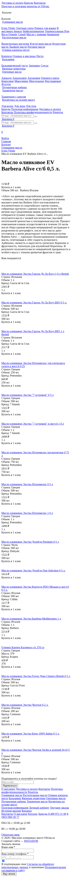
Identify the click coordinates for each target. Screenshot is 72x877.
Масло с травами (36, 34)
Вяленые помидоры (14, 68)
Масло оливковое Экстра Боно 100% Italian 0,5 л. (30, 733)
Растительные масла (14, 37)
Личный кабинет (39, 807)
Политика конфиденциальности (33, 112)
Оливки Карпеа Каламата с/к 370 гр (22, 647)
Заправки (34, 65)
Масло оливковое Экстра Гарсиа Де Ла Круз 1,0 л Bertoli (35, 273)
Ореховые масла (11, 71)
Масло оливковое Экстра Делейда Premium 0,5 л (30, 541)
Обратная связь (10, 834)
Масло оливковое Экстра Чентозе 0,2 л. (24, 704)
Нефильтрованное (33, 31)
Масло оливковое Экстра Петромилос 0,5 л (27, 484)
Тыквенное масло (12, 90)
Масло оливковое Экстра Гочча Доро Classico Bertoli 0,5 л (35, 676)
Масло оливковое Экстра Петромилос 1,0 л (27, 513)
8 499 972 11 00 (57, 813)
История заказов (11, 810)
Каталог (33, 813)
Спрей (22, 34)
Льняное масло (18, 46)
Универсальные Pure (57, 31)
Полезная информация (24, 109)
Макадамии (21, 81)
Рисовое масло (36, 46)
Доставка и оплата (12, 2)
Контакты (40, 2)
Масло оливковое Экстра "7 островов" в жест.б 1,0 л (32, 423)
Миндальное (36, 81)
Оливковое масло (12, 21)
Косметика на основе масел (18, 99)
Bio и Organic (9, 34)
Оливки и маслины (24, 56)
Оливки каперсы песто (16, 49)
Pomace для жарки (45, 28)
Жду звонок (9, 873)
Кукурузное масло (41, 43)
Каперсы (6, 56)
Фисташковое (53, 81)
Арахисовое (19, 78)
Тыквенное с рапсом (13, 96)
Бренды (28, 2)
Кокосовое (7, 81)
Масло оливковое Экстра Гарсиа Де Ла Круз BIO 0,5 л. (34, 302)
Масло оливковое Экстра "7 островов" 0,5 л (27, 394)
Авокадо (6, 78)
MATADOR (31, 840)
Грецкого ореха (50, 78)
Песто (40, 56)
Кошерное (53, 34)
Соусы (44, 65)
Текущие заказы (59, 807)
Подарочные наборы (14, 87)
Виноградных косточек (15, 43)
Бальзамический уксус (14, 65)
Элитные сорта (25, 28)
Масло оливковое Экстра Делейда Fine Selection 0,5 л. (33, 570)
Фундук (6, 84)
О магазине (8, 788)
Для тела (31, 106)
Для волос (7, 106)
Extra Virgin (8, 28)
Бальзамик (8, 59)
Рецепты (58, 112)
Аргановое (33, 78)
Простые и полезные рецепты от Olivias (25, 6)
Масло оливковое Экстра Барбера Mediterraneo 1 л (31, 618)
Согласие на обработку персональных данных (27, 866)
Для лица (19, 106)
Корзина (27, 810)
